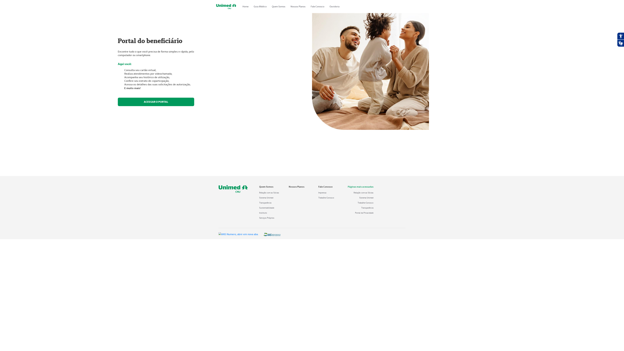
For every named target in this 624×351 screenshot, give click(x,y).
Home (245, 6)
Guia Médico (260, 6)
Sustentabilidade (266, 208)
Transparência (265, 203)
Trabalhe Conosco (326, 197)
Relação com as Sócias (269, 192)
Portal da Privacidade (364, 213)
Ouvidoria (334, 6)
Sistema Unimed (266, 197)
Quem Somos (278, 6)
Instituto (263, 213)
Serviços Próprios (266, 218)
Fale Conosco (317, 6)
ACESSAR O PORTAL (156, 102)
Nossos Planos (298, 6)
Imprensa (322, 192)
